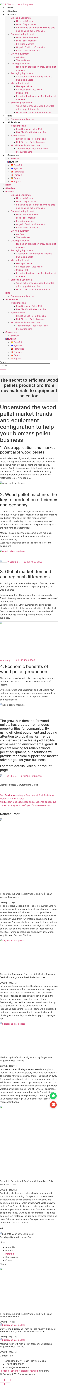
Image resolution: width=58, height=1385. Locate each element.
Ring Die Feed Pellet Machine (31, 138)
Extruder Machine (25, 44)
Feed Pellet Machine (26, 40)
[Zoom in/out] (2, 1380)
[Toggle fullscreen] (7, 1380)
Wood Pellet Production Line (25, 145)
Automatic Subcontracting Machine (34, 76)
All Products (13, 122)
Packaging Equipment (22, 73)
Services (15, 158)
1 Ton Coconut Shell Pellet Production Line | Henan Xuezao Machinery (26, 1315)
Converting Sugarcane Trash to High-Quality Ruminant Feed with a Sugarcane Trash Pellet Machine (28, 1330)
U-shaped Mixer (24, 86)
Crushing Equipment (21, 17)
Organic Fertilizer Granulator (30, 47)
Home (10, 8)
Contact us (13, 155)
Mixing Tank (22, 92)
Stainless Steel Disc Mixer (29, 89)
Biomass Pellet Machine (28, 50)
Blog (9, 116)
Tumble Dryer (23, 60)
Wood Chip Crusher (26, 24)
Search (3, 362)
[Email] (53, 1104)
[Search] (3, 371)
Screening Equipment (22, 102)
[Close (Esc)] (18, 1380)
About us (12, 11)
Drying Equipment (20, 53)
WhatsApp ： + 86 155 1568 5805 (24, 561)
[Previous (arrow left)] (2, 1384)
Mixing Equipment (20, 83)
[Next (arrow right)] (7, 1384)
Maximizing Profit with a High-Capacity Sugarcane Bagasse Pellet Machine (26, 1345)
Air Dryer (20, 57)
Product (11, 14)
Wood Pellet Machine (27, 37)
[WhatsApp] (53, 1095)
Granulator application (22, 119)
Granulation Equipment (22, 34)
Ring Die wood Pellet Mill (29, 129)
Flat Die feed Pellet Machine (30, 142)
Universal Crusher (25, 21)
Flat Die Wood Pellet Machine (31, 132)
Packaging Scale (24, 79)
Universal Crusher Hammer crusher (34, 112)
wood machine (18, 125)
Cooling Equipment (20, 63)
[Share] (13, 1380)
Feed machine (18, 135)
